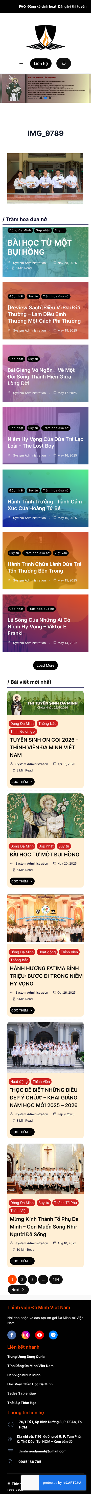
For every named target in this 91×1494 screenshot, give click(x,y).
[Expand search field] (63, 63)
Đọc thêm (19, 782)
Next (15, 1289)
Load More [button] (45, 665)
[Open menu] (21, 63)
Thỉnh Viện (69, 952)
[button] (41, 98)
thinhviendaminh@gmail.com (42, 1451)
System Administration (29, 263)
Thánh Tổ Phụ (65, 1202)
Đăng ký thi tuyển (72, 6)
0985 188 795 (29, 1462)
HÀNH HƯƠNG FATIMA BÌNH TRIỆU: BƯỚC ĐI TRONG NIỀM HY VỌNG (46, 976)
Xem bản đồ (63, 1441)
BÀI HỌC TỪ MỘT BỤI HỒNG (40, 247)
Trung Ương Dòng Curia (26, 1356)
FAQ (22, 6)
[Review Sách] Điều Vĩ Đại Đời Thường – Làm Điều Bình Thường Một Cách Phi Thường (44, 314)
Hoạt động (47, 952)
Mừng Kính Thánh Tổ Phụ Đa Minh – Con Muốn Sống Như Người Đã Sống (44, 1226)
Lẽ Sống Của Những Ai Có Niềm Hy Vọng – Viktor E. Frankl (39, 626)
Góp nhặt (43, 230)
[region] (45, 88)
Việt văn (61, 553)
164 (56, 1279)
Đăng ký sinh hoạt (42, 6)
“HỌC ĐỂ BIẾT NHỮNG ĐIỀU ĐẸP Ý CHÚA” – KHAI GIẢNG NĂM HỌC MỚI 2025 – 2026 (44, 1097)
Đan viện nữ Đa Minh (23, 1375)
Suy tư (60, 230)
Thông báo (47, 723)
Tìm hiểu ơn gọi (22, 731)
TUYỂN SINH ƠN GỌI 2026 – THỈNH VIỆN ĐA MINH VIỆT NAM (44, 747)
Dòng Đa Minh (20, 230)
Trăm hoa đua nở (56, 296)
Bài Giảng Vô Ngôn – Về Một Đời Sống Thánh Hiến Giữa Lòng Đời (41, 376)
